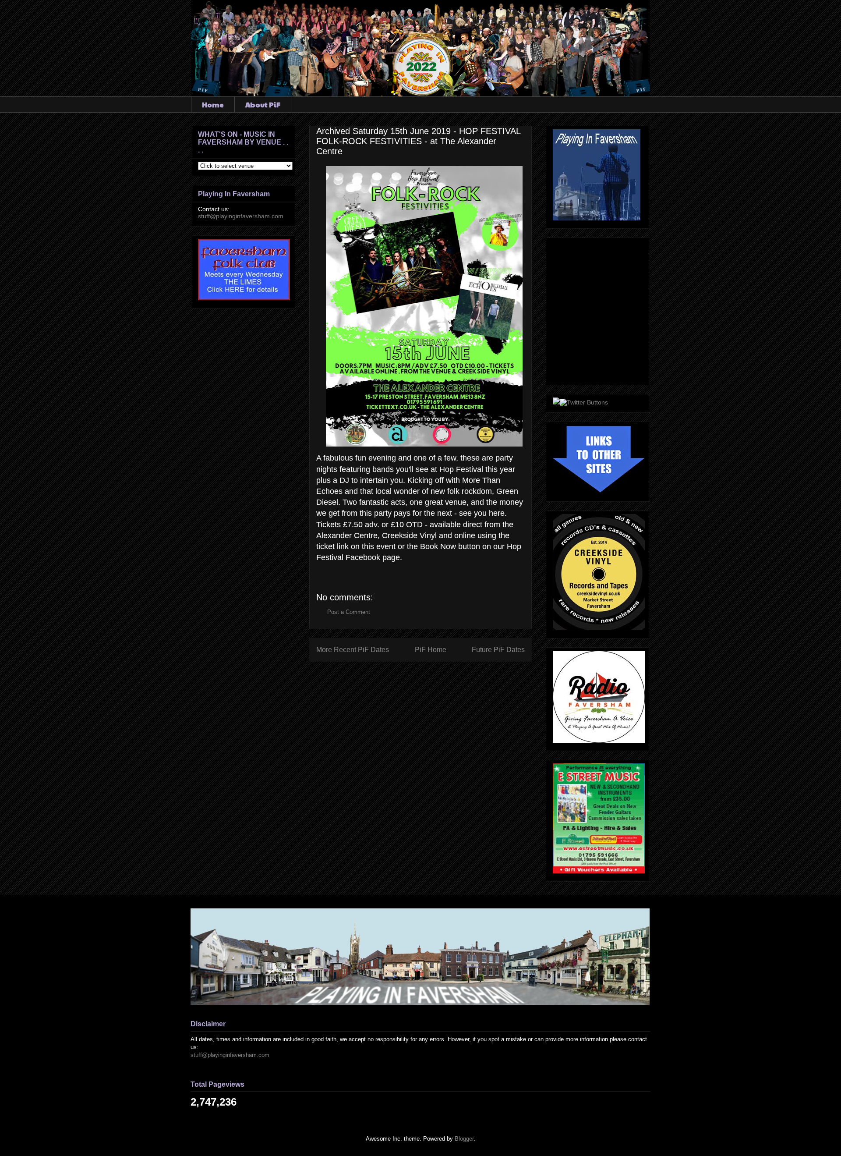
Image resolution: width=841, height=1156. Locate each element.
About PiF (262, 104)
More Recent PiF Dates (352, 649)
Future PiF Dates (498, 649)
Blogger (464, 1138)
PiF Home (430, 649)
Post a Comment (348, 612)
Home (213, 104)
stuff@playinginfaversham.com (240, 216)
